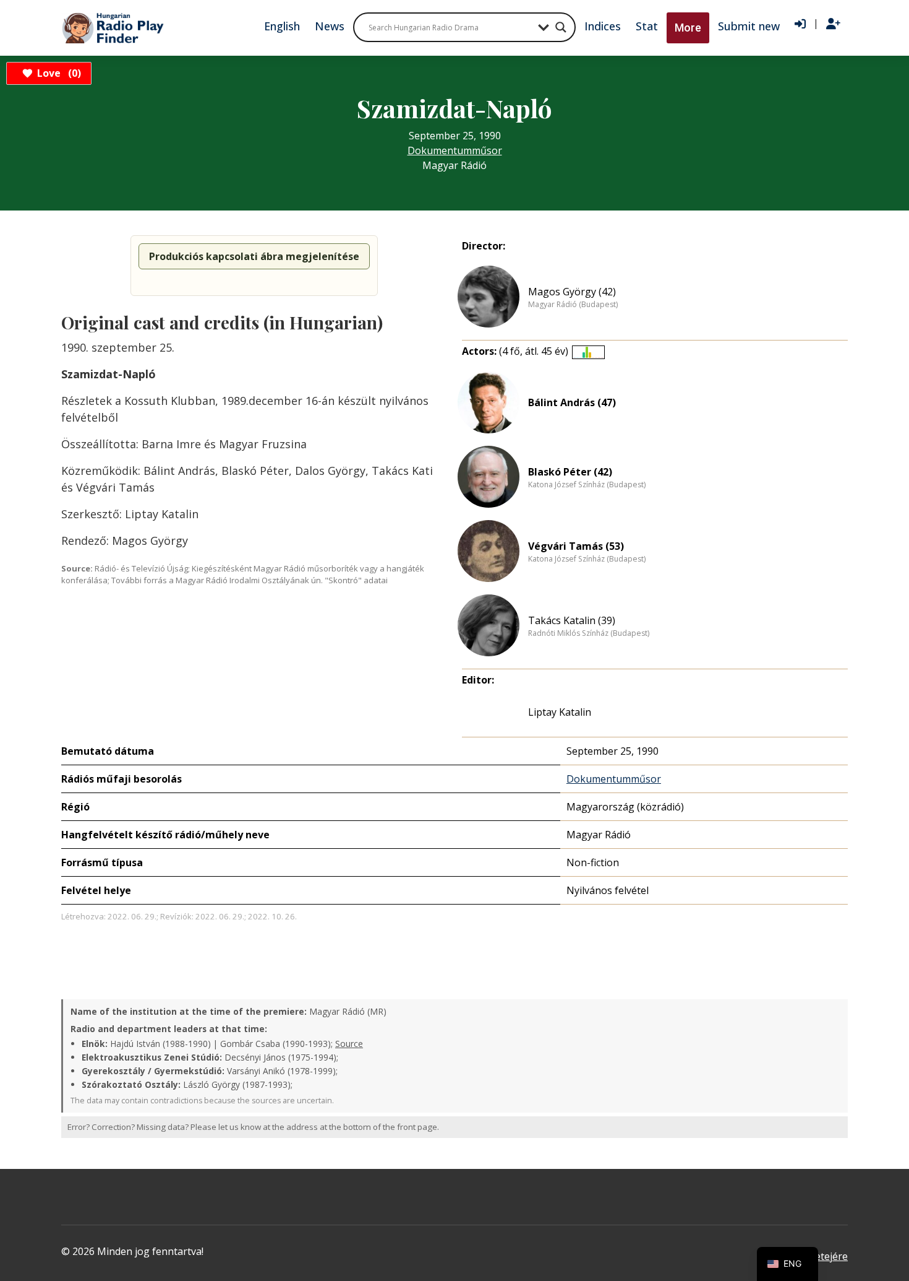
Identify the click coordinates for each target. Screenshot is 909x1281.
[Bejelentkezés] (800, 24)
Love (57, 73)
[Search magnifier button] (561, 27)
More (688, 27)
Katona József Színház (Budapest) (587, 484)
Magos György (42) (572, 291)
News (329, 26)
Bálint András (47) (572, 402)
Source (349, 1043)
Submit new (749, 26)
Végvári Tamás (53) (576, 546)
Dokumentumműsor (455, 150)
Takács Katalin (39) (571, 620)
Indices (602, 26)
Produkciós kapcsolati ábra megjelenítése (254, 256)
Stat (647, 26)
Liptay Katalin (559, 712)
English (282, 26)
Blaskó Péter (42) (570, 472)
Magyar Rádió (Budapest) (573, 304)
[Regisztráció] (833, 24)
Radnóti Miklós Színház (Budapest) (588, 633)
